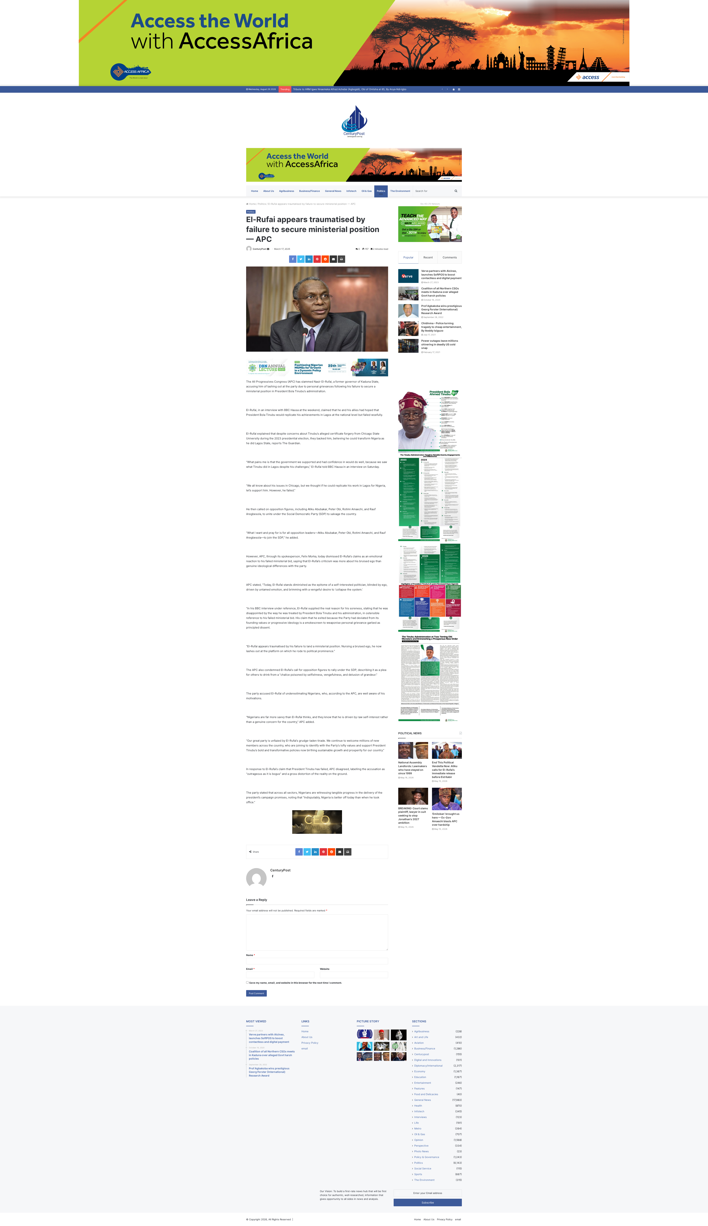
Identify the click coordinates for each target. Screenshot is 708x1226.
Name (250, 955)
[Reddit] (325, 259)
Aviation (419, 1042)
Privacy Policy (309, 1042)
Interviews (420, 1117)
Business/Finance (309, 190)
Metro (417, 1128)
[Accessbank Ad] (354, 164)
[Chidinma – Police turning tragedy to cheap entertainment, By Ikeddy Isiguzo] (408, 328)
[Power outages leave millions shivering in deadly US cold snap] (408, 346)
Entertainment (422, 1082)
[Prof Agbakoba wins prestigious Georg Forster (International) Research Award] (408, 311)
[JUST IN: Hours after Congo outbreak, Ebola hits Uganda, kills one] (382, 1046)
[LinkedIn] (309, 259)
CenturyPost (259, 249)
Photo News (421, 1151)
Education (420, 1077)
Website (324, 968)
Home (254, 190)
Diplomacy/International (428, 1065)
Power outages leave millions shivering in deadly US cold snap (439, 344)
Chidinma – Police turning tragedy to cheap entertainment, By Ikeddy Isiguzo (441, 327)
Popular (408, 257)
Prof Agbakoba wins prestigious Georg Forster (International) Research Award (441, 309)
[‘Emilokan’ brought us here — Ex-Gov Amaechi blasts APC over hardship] (447, 799)
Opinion (418, 1139)
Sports (418, 1174)
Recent (428, 257)
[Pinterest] (317, 259)
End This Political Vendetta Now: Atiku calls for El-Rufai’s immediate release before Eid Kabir (444, 769)
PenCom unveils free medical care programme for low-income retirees (333, 89)
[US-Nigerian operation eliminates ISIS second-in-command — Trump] (399, 1056)
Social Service (422, 1168)
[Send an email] (268, 249)
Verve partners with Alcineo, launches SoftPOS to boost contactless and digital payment (441, 274)
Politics (381, 190)
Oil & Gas (367, 190)
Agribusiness (286, 190)
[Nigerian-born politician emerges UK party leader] (364, 1046)
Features (419, 1088)
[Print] (341, 259)
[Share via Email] (333, 259)
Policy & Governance (426, 1157)
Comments (450, 257)
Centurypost (421, 1054)
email (304, 1048)
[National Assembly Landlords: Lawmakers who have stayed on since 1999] (413, 750)
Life (416, 1122)
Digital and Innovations (427, 1059)
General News (333, 190)
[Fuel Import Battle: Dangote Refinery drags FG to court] (364, 1056)
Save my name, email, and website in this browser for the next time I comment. (295, 982)
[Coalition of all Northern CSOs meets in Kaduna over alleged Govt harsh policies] (408, 293)
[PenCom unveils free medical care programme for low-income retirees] (399, 1035)
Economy (419, 1071)
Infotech (351, 190)
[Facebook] (292, 259)
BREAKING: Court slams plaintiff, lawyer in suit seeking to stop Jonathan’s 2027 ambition (413, 815)
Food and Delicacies (426, 1094)
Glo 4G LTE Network (430, 204)
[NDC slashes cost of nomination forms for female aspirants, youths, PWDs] (364, 1034)
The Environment (400, 190)
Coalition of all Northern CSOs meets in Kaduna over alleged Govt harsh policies (440, 292)
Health (418, 1105)
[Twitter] (301, 259)
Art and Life (421, 1037)
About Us (268, 190)
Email (250, 968)
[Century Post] (354, 120)
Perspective (421, 1145)
